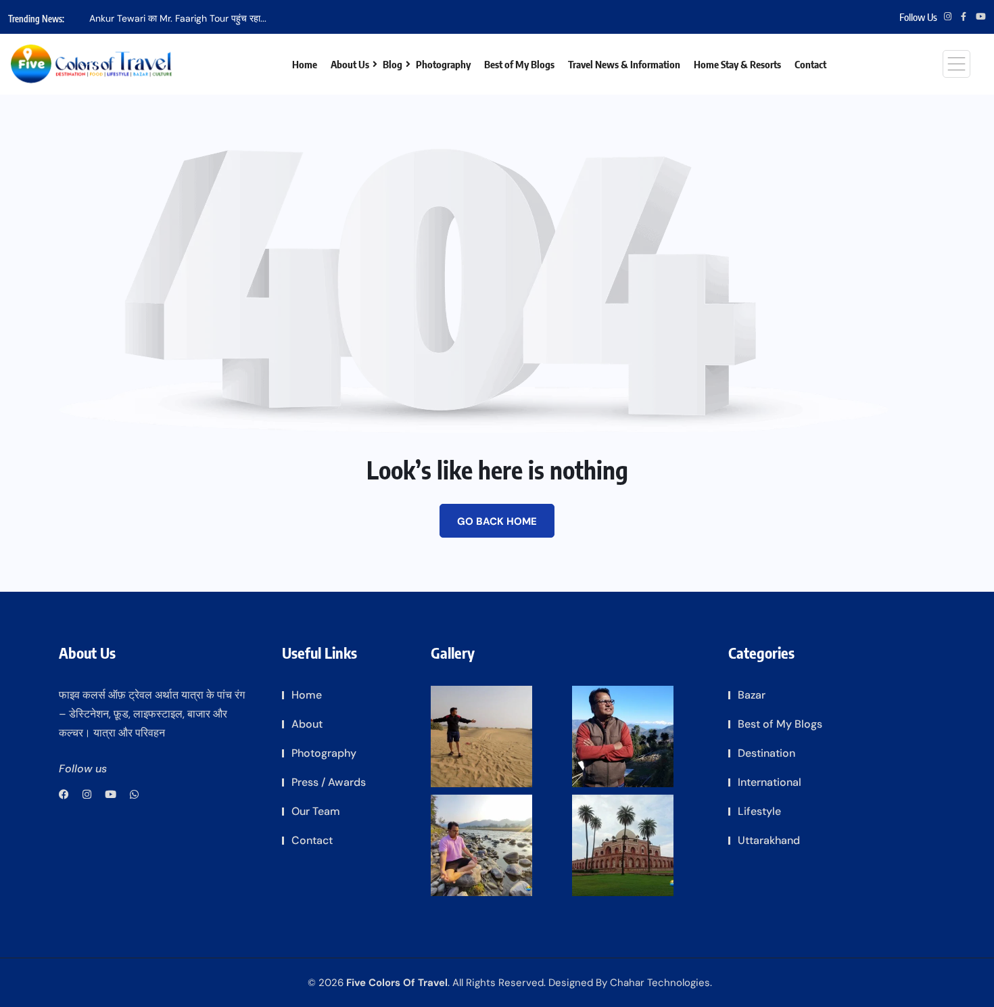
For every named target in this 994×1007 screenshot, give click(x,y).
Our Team (315, 811)
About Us (350, 64)
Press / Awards (328, 782)
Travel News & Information (624, 64)
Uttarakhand (769, 840)
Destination (766, 753)
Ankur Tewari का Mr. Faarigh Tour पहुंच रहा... (177, 18)
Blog (392, 64)
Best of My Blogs (519, 64)
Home (304, 64)
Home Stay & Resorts (737, 64)
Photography (443, 64)
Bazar (751, 695)
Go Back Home (497, 521)
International (769, 782)
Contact (810, 64)
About (307, 724)
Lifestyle (759, 811)
